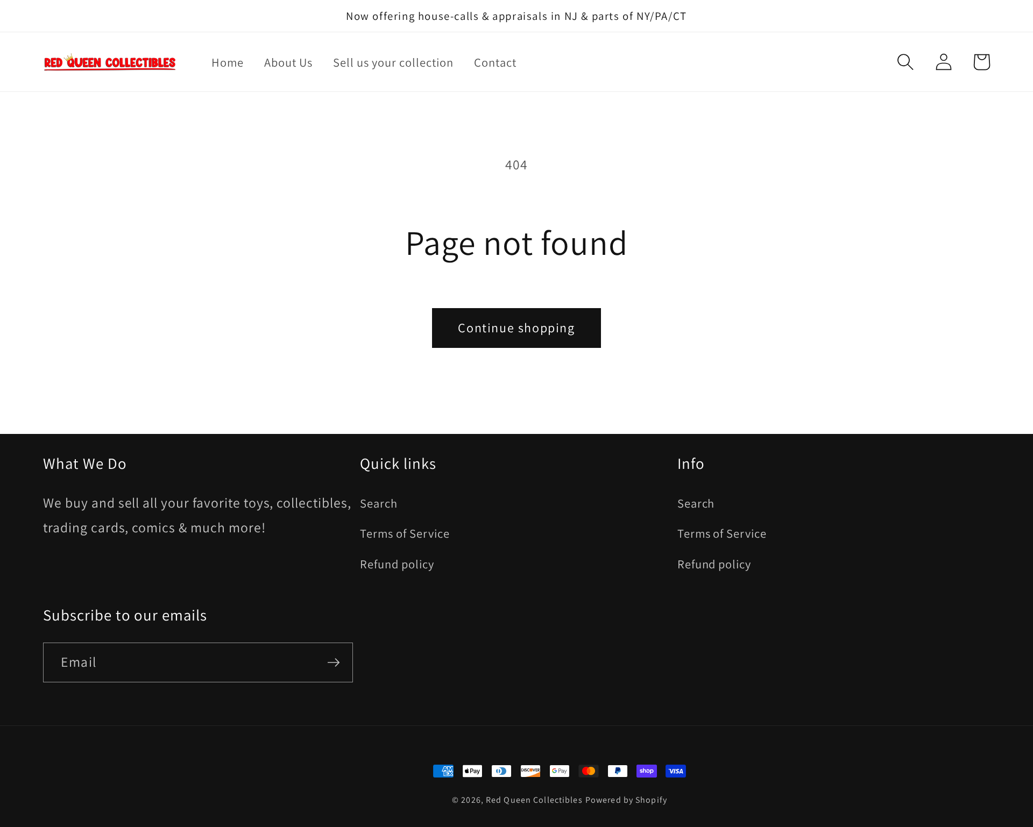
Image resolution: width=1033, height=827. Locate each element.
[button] (905, 62)
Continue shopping (516, 327)
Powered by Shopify (626, 799)
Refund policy (397, 564)
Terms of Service (404, 533)
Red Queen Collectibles (534, 799)
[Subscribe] (333, 662)
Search (379, 503)
